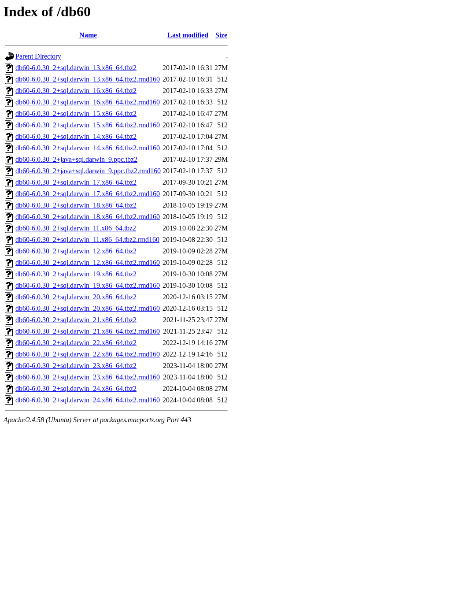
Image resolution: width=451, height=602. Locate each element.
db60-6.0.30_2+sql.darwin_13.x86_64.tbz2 (76, 67)
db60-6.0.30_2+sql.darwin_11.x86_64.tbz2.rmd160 (87, 239)
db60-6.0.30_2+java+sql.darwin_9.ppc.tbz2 (76, 159)
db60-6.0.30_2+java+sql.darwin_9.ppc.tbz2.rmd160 (88, 171)
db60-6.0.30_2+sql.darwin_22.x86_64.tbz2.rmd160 (87, 354)
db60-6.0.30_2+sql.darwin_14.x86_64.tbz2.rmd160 (87, 148)
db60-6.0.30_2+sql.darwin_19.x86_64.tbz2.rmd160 (87, 285)
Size (221, 35)
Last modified (187, 35)
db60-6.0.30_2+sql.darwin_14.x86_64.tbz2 (76, 136)
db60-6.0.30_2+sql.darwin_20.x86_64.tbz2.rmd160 (87, 308)
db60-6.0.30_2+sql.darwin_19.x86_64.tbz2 (76, 274)
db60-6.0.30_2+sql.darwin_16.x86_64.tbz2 (76, 90)
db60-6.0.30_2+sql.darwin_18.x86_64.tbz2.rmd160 (87, 216)
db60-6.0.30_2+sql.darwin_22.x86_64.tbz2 (76, 342)
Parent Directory (38, 56)
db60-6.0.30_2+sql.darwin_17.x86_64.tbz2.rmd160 (87, 193)
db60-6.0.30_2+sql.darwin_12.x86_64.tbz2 (76, 251)
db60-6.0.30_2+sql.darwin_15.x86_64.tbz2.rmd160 (87, 125)
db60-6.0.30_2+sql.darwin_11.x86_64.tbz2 (75, 228)
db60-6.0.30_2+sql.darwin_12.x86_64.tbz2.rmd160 (87, 262)
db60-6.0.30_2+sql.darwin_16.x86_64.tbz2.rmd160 (87, 102)
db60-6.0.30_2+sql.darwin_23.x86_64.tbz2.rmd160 (87, 377)
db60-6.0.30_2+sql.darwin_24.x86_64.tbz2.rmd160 (87, 400)
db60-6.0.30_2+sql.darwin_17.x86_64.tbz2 (76, 182)
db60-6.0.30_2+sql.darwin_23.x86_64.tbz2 (76, 365)
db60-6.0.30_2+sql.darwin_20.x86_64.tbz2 (76, 297)
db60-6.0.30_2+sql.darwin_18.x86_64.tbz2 (76, 205)
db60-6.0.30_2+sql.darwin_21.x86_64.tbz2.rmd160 (87, 331)
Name (88, 35)
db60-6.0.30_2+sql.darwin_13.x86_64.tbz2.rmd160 (87, 79)
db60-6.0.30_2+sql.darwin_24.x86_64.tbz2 (76, 388)
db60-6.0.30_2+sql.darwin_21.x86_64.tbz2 (76, 319)
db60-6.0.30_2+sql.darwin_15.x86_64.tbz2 (76, 113)
